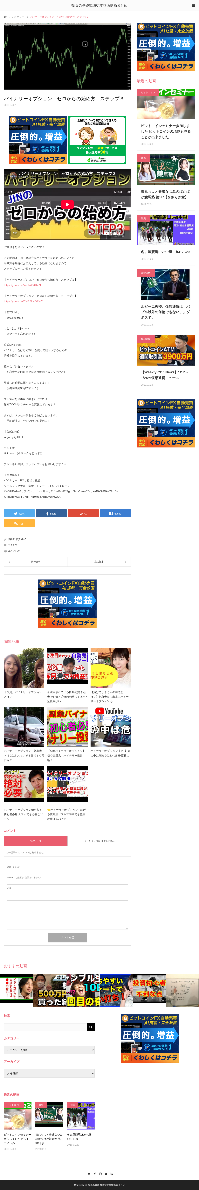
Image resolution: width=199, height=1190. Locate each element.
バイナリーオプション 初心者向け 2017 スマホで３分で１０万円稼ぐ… (24, 755)
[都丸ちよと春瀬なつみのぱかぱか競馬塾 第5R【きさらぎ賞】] (49, 1116)
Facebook (94, 1173)
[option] (16, 988)
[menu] (193, 5)
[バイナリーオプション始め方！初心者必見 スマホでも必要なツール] (24, 786)
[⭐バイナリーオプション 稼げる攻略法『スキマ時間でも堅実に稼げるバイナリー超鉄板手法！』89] (67, 786)
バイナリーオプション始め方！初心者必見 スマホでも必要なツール (23, 814)
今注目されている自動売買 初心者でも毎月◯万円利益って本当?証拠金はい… (67, 697)
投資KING (21, 539)
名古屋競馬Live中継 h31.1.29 (165, 252)
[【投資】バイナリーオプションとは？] (24, 668)
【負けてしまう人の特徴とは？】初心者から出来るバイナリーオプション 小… (110, 697)
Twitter (88, 1173)
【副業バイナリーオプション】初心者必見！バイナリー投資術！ (66, 755)
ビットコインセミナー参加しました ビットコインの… (17, 1139)
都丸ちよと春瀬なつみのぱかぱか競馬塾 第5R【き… (49, 1139)
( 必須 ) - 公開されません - (24, 878)
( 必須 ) (13, 867)
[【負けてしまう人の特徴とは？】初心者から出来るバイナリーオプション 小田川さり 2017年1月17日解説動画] (111, 668)
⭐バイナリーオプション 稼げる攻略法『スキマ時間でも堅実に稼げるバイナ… (66, 814)
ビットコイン (148, 92)
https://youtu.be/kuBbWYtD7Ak (23, 285)
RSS (110, 1173)
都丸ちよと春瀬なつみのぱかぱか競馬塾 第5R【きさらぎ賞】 (165, 194)
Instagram (99, 1173)
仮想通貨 (145, 273)
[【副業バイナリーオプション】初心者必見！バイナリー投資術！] (67, 727)
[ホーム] (5, 16)
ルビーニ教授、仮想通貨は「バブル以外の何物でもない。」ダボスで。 (165, 312)
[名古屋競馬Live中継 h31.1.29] (81, 1116)
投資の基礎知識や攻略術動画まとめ (99, 5)
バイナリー (18, 17)
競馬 (143, 158)
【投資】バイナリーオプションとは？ (23, 694)
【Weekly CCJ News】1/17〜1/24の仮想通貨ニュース (164, 375)
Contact (105, 1173)
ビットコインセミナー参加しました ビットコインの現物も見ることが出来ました (166, 131)
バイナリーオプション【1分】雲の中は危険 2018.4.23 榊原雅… (110, 753)
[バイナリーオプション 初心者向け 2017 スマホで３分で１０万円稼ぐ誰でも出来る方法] (24, 727)
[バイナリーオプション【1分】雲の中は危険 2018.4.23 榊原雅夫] (111, 727)
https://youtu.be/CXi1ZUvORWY (23, 301)
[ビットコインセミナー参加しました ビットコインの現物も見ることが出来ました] (17, 1116)
